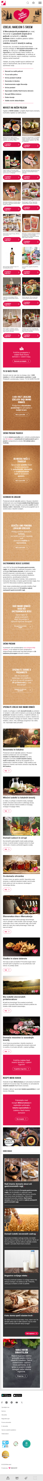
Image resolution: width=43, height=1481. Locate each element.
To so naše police (11, 74)
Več (6, 771)
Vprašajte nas (5, 1407)
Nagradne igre (6, 1418)
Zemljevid (8, 1478)
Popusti (26, 1478)
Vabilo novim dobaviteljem (14, 101)
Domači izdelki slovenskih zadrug (19, 1234)
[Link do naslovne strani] (4, 3)
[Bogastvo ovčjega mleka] (21, 1261)
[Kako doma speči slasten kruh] (21, 1301)
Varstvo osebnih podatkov (9, 1430)
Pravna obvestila (6, 1422)
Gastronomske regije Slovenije (16, 84)
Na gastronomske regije (20, 626)
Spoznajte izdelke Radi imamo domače (19, 91)
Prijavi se (20, 1376)
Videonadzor (5, 1433)
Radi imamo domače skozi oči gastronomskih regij (18, 1185)
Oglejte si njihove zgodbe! (20, 690)
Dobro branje (9, 97)
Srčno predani (10, 88)
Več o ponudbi (20, 414)
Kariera (4, 1411)
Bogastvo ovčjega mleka (15, 1275)
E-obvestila (5, 1426)
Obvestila (4, 1415)
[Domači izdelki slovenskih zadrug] (21, 1219)
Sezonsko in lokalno (12, 81)
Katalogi (17, 1478)
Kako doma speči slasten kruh (18, 1315)
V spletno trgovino (7, 144)
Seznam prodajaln (20, 361)
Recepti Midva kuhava (13, 94)
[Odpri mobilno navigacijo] (40, 2)
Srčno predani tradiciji (13, 78)
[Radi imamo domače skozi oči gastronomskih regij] (21, 1169)
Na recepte (20, 1119)
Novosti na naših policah (14, 71)
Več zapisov (30, 1333)
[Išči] (28, 3)
